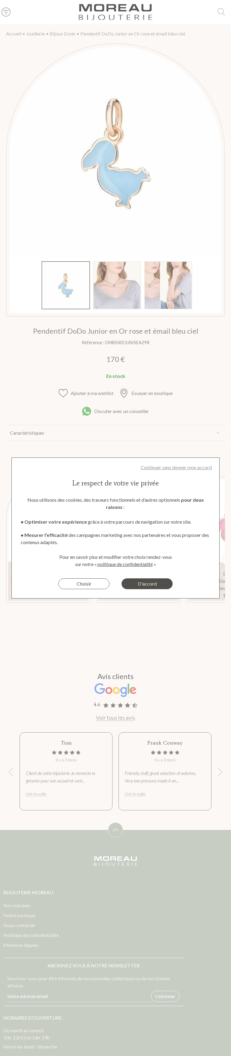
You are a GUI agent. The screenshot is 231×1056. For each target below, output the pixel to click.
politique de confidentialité (125, 564)
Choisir (84, 583)
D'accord (147, 583)
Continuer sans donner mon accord (176, 467)
